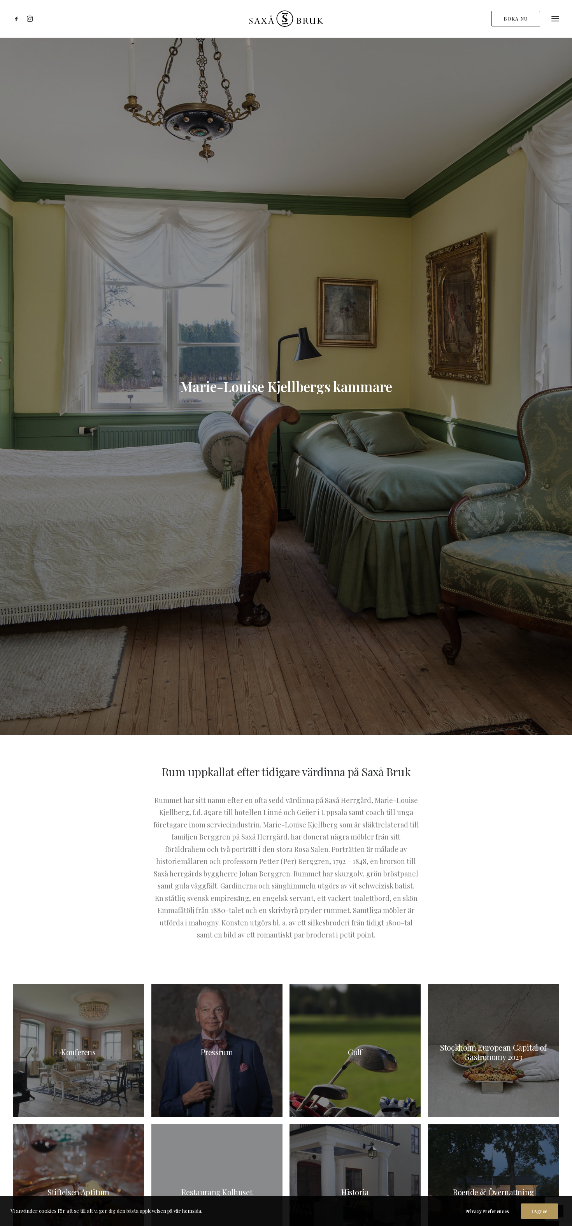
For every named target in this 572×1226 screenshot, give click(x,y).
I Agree (539, 1211)
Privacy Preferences (487, 1211)
